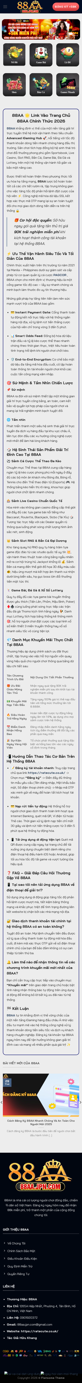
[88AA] (30, 6)
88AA (33, 1299)
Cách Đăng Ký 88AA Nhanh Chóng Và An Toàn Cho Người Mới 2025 (41, 1122)
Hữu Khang (28, 1338)
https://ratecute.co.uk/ (39, 1331)
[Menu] (5, 6)
